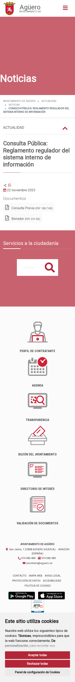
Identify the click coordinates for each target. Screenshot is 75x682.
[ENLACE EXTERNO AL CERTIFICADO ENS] (37, 607)
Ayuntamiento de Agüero (19, 101)
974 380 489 (27, 558)
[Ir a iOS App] (51, 595)
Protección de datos (26, 580)
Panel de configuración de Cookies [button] (37, 672)
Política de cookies (38, 585)
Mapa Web (35, 575)
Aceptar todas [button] (37, 655)
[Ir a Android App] (21, 595)
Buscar (50, 267)
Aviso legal (53, 575)
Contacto (19, 575)
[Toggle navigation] (65, 9)
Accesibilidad (52, 580)
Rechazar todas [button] (37, 663)
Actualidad (48, 101)
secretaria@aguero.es (38, 563)
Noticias (14, 104)
